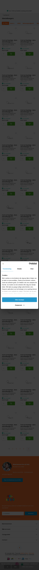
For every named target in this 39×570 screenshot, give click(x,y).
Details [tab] (19, 269)
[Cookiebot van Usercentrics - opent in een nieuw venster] (29, 264)
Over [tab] (32, 269)
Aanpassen (18, 305)
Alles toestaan (19, 300)
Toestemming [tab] (7, 269)
